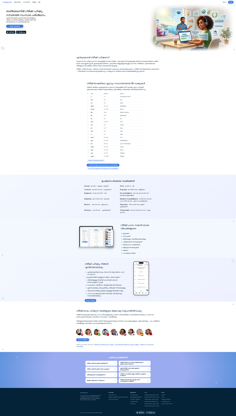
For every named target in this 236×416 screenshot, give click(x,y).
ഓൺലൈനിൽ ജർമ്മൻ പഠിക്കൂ (151, 401)
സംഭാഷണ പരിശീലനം (135, 399)
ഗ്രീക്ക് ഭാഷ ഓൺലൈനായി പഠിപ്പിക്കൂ (104, 344)
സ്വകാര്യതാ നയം (165, 401)
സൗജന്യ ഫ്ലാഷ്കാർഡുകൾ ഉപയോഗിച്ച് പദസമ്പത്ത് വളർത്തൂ (103, 165)
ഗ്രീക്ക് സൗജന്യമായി (15, 26)
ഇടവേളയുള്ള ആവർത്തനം (136, 397)
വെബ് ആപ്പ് (132, 403)
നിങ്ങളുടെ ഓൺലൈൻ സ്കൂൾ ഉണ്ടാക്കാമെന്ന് (118, 397)
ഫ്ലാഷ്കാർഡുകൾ (134, 394)
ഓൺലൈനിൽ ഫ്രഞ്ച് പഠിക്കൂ (151, 399)
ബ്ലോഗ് (34, 2)
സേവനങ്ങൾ (26, 2)
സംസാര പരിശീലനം (82, 339)
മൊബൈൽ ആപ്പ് (134, 401)
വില (39, 2)
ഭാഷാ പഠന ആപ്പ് (90, 300)
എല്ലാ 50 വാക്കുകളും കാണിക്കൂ (95, 160)
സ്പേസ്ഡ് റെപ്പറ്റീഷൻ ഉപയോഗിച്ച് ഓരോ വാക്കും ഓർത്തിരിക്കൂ (103, 168)
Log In (230, 2)
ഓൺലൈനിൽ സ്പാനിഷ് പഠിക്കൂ (151, 397)
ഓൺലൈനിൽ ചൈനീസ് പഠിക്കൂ (151, 403)
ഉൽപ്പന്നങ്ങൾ (17, 2)
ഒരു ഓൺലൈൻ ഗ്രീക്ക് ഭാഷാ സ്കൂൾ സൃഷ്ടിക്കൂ (127, 344)
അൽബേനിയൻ (121, 71)
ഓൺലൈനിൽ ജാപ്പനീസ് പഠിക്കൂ (151, 405)
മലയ (224, 2)
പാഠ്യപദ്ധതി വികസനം (113, 399)
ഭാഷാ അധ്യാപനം (112, 394)
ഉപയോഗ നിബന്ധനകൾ (166, 403)
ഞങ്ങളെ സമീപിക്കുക (166, 399)
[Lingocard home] (7, 2)
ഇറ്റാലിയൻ (140, 71)
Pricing (162, 397)
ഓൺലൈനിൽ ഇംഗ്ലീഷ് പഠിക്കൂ (151, 394)
